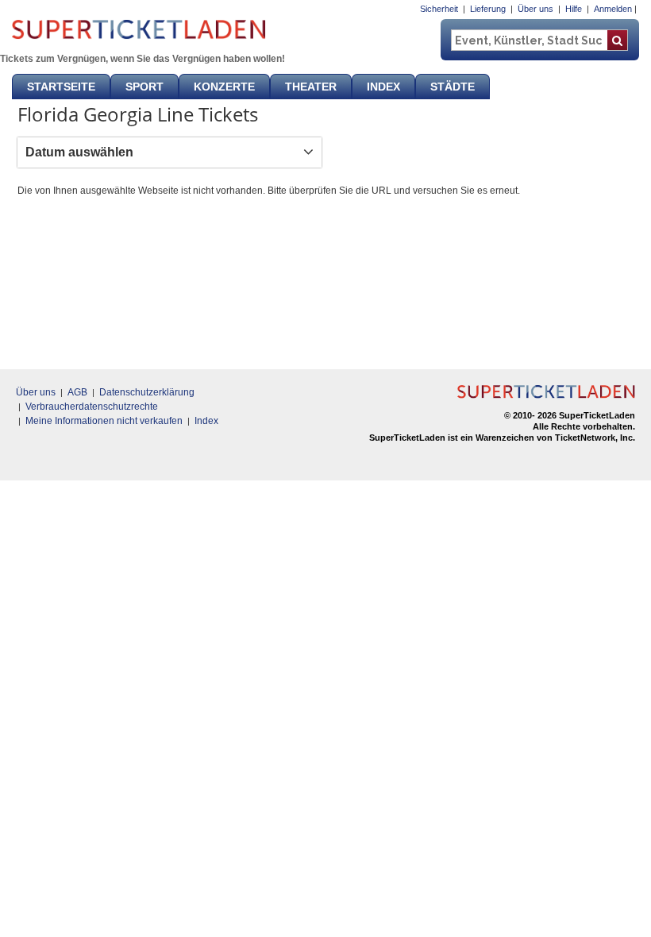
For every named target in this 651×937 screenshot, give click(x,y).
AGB (77, 392)
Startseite (61, 86)
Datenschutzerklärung (147, 392)
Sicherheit (439, 8)
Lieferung (488, 8)
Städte (452, 86)
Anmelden (613, 8)
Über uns (535, 8)
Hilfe (573, 8)
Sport (144, 86)
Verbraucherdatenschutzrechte (91, 406)
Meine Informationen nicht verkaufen (104, 420)
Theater (311, 86)
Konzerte (224, 86)
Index (383, 86)
